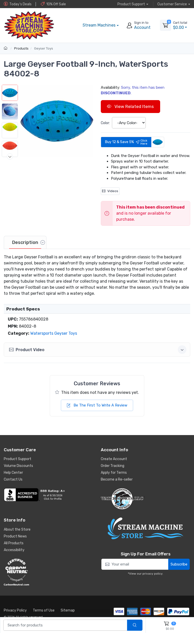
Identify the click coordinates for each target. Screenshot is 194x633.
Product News (15, 536)
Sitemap (68, 610)
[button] (56, 121)
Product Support (17, 459)
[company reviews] (48, 494)
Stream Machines (99, 25)
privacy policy (152, 573)
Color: (105, 123)
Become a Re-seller (117, 479)
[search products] (134, 625)
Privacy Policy (15, 610)
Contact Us (13, 479)
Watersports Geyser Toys (53, 333)
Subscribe (179, 564)
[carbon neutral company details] (48, 572)
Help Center (13, 472)
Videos (112, 191)
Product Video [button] (30, 349)
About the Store (17, 529)
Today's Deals (20, 4)
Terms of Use (44, 610)
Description (25, 242)
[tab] (25, 242)
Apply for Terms (114, 472)
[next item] (10, 156)
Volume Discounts (18, 466)
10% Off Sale (56, 4)
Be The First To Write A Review (99, 405)
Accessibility (14, 550)
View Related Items (133, 106)
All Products (13, 543)
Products (21, 48)
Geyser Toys (43, 48)
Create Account (114, 459)
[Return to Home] (6, 48)
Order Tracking (112, 466)
